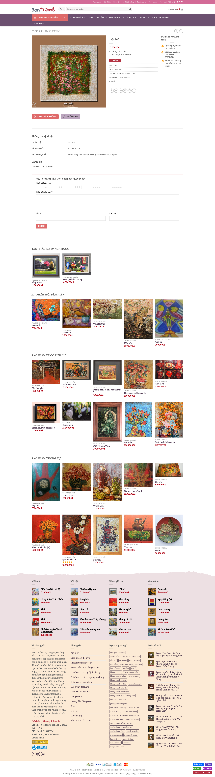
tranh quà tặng (116, 735)
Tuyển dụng (141, 2)
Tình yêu (126, 743)
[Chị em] (169, 470)
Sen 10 (158, 550)
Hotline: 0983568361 (203, 772)
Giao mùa (136, 656)
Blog (73, 706)
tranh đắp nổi (115, 743)
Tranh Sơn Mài (115, 17)
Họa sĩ (133, 668)
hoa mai (138, 664)
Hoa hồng (114, 664)
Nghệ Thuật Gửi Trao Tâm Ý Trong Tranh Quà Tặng (169, 745)
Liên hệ (116, 2)
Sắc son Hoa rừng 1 (133, 491)
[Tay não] (46, 482)
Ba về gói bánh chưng (72, 279)
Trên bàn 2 (98, 506)
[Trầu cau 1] (138, 529)
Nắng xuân (37, 282)
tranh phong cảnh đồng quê (121, 727)
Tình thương (99, 324)
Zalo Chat (198, 764)
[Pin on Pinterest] (125, 91)
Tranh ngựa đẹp (132, 719)
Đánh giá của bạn (44, 183)
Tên (38, 213)
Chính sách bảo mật (80, 691)
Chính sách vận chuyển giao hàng (87, 677)
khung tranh (134, 676)
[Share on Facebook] (112, 91)
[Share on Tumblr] (134, 91)
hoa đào (126, 668)
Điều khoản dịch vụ (80, 658)
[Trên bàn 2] (107, 482)
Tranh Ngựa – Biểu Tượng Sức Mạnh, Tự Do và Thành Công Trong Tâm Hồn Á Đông (169, 675)
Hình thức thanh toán (81, 663)
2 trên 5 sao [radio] (53, 187)
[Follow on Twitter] (180, 2)
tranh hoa (114, 715)
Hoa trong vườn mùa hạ (135, 393)
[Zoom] (34, 104)
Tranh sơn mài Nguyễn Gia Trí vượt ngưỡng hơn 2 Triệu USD (169, 708)
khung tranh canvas (118, 680)
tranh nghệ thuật (117, 719)
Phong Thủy (164, 17)
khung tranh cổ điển (118, 684)
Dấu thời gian (38, 388)
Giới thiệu (107, 2)
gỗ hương (123, 660)
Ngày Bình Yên (69, 384)
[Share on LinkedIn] (130, 91)
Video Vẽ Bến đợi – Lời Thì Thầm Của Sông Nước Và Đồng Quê (169, 719)
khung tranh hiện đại (118, 688)
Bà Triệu (97, 560)
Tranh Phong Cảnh (95, 17)
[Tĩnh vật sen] (76, 477)
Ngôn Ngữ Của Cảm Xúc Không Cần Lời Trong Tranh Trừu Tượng (167, 663)
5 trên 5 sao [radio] (106, 187)
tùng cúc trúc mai (117, 747)
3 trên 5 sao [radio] (69, 187)
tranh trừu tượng (130, 735)
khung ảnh (130, 696)
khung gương (115, 672)
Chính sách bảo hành (81, 682)
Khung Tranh (38, 23)
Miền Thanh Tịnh (101, 446)
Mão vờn (128, 343)
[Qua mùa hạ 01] (76, 535)
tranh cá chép (115, 711)
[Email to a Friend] (121, 91)
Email (112, 213)
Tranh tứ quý (115, 739)
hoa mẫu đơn (115, 668)
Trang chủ (97, 2)
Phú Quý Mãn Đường (118, 707)
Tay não (35, 505)
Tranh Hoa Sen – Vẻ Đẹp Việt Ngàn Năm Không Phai (169, 654)
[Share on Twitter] (116, 91)
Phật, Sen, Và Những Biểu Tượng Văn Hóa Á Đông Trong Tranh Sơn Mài (168, 687)
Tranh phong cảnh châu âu (121, 723)
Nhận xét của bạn (44, 192)
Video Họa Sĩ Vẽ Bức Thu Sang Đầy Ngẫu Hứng (168, 728)
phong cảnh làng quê (118, 704)
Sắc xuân (66, 332)
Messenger (207, 768)
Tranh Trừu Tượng (148, 17)
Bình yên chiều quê (117, 653)
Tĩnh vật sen (68, 495)
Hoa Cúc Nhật (134, 660)
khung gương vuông (118, 676)
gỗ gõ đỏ (113, 660)
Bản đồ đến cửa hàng (81, 720)
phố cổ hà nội (134, 707)
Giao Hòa (159, 384)
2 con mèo (36, 325)
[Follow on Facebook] (177, 2)
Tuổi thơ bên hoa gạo (165, 442)
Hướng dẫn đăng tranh (82, 701)
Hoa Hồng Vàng (126, 664)
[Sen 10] (169, 530)
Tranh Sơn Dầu (76, 17)
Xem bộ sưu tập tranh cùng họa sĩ (122, 73)
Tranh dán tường (130, 711)
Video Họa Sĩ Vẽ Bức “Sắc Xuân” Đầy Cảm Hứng (168, 736)
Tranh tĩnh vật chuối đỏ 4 (43, 428)
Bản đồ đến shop (128, 2)
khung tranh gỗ (135, 684)
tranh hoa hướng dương (129, 715)
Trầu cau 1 (129, 547)
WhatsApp (197, 768)
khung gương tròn (130, 672)
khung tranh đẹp (117, 696)
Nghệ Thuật (132, 17)
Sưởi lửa (158, 342)
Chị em (158, 482)
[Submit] (130, 9)
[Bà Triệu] (107, 535)
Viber (208, 764)
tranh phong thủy (117, 731)
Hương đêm (67, 425)
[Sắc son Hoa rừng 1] (138, 475)
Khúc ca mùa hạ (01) (41, 547)
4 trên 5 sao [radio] (87, 187)
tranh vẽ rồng (128, 739)
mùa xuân (122, 700)
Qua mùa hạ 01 (69, 559)
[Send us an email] (182, 2)
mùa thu (113, 700)
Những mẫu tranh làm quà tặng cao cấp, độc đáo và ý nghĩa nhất (169, 697)
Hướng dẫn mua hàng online (85, 667)
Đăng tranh (153, 2)
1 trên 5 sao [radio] (39, 187)
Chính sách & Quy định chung (85, 672)
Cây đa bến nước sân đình (120, 656)
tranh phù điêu (132, 731)
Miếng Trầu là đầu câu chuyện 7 (107, 391)
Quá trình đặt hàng (80, 687)
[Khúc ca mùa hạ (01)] (46, 529)
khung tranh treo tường (119, 692)
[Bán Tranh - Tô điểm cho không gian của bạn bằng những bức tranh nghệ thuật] (43, 9)
